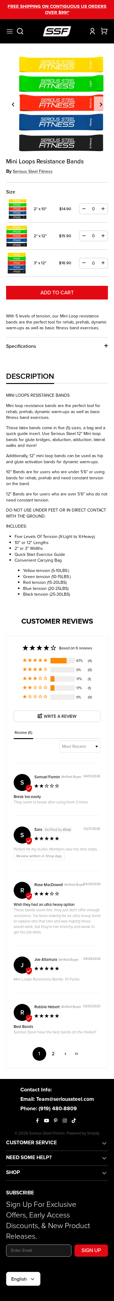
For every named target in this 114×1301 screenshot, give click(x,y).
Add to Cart (57, 292)
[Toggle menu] (9, 31)
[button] (35, 660)
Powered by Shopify (83, 1133)
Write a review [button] (60, 716)
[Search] (23, 31)
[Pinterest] (55, 1120)
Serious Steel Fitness (33, 171)
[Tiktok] (73, 1120)
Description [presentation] (30, 376)
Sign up (91, 1250)
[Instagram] (64, 1120)
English (19, 1278)
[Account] (91, 31)
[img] (47, 786)
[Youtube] (46, 1120)
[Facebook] (37, 1120)
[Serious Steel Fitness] (57, 31)
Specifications (21, 346)
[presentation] (13, 104)
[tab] (30, 376)
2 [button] (53, 1053)
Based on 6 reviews (75, 648)
